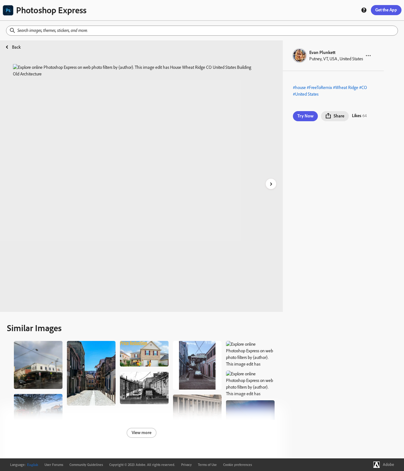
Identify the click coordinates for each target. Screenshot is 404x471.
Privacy (186, 464)
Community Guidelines (86, 464)
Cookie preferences (237, 464)
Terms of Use (207, 464)
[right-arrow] (271, 184)
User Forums (54, 464)
